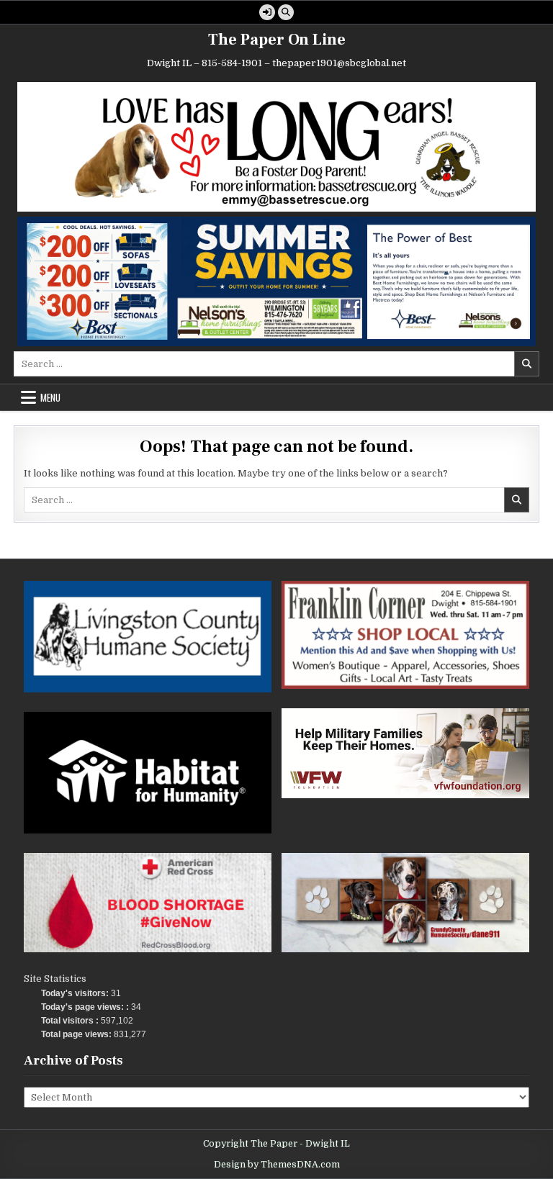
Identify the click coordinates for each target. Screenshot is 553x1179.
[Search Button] (286, 12)
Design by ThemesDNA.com (277, 1165)
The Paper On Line (277, 40)
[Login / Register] (267, 12)
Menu (50, 397)
